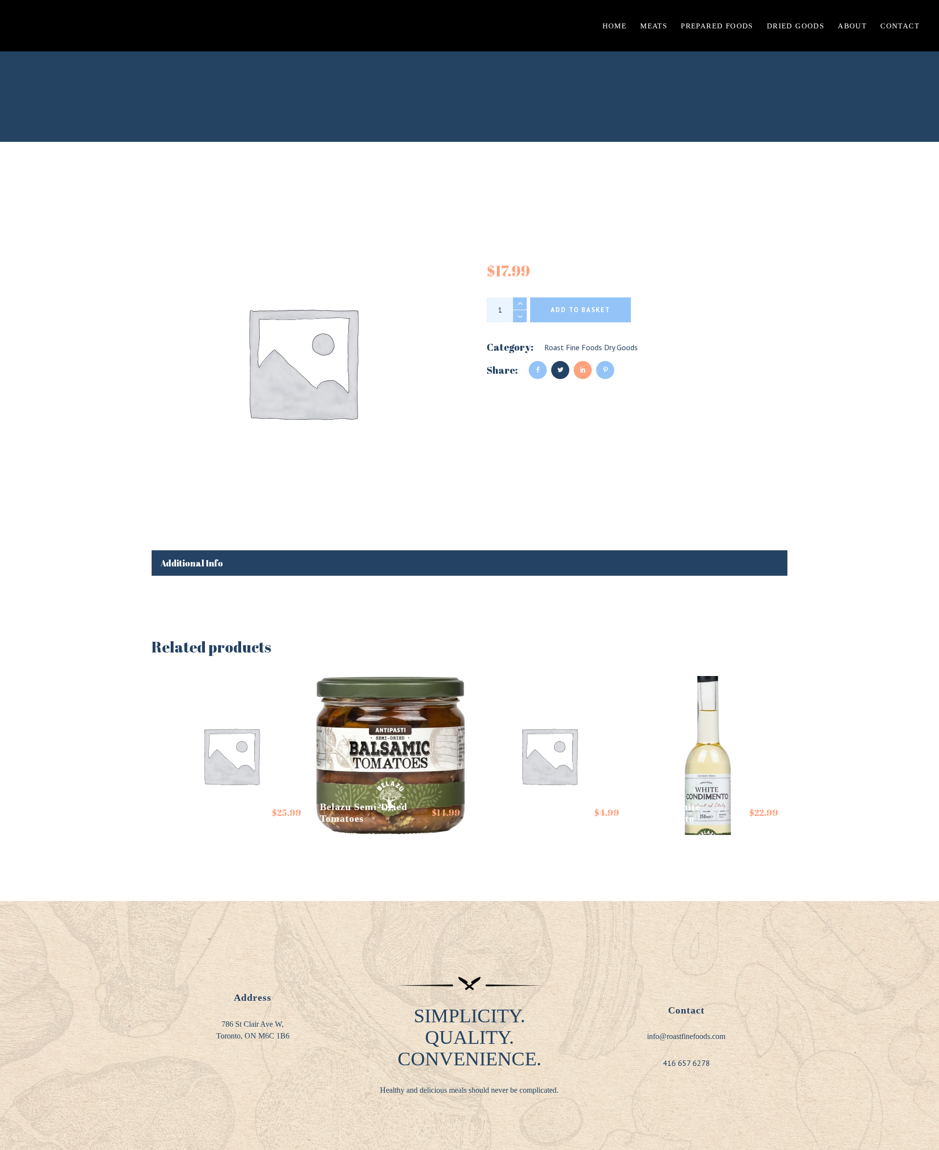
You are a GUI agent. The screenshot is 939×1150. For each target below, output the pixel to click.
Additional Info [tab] (191, 563)
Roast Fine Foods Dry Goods (591, 347)
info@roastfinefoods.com (686, 1036)
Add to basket (580, 310)
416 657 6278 (686, 1063)
